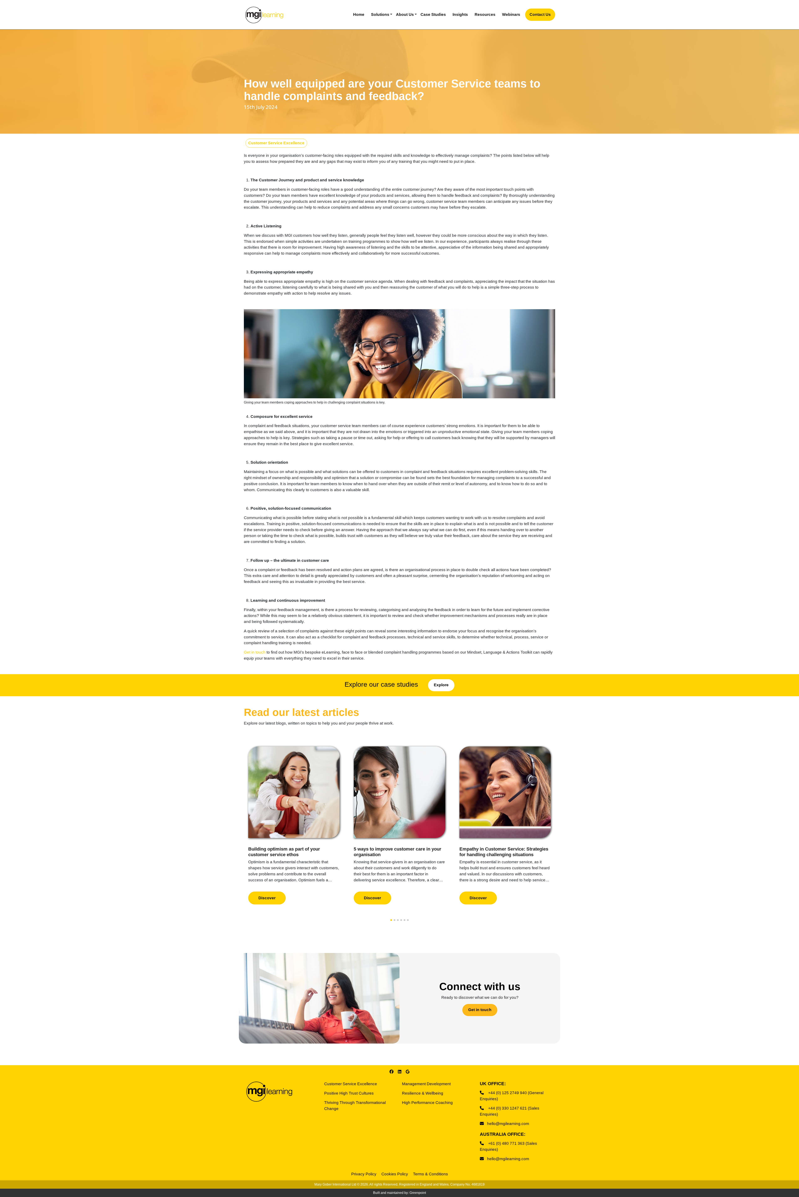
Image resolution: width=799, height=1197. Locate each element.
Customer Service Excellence (276, 143)
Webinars (511, 14)
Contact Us (540, 14)
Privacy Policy (363, 1174)
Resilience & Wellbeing (422, 1093)
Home (358, 14)
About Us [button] (405, 14)
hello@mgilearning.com (508, 1123)
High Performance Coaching (427, 1102)
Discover (266, 898)
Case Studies (433, 14)
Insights (460, 14)
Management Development (426, 1084)
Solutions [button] (380, 14)
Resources (485, 14)
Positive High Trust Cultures (349, 1093)
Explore (441, 685)
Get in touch (255, 652)
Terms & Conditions (430, 1174)
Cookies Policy (394, 1174)
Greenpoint (417, 1193)
